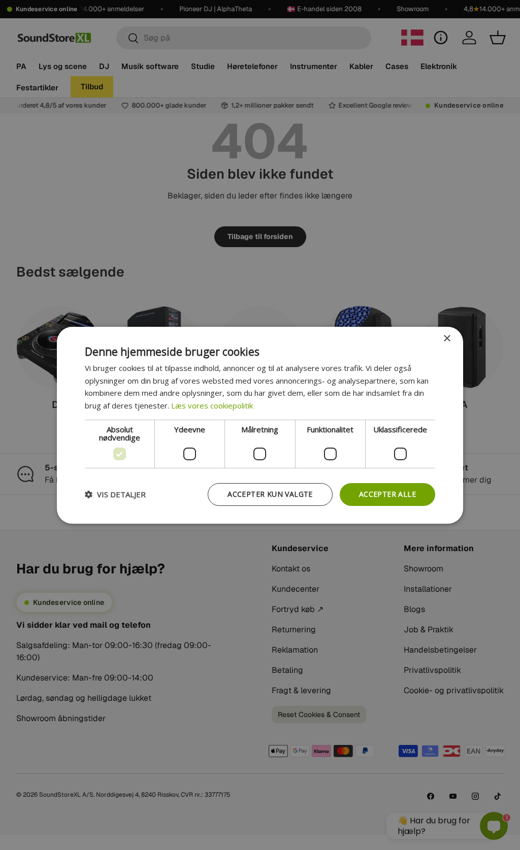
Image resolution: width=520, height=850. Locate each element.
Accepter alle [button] (387, 494)
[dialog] (260, 424)
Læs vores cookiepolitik (212, 405)
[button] (115, 494)
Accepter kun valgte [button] (270, 494)
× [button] (446, 338)
